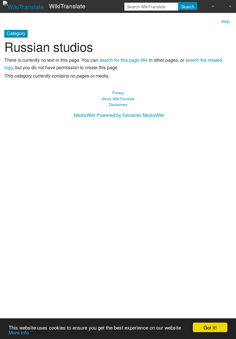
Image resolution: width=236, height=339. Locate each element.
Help (225, 21)
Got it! (210, 327)
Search (187, 6)
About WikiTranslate (118, 98)
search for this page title (123, 60)
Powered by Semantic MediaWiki (130, 115)
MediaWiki (85, 115)
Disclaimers (118, 104)
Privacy (118, 92)
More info (19, 332)
